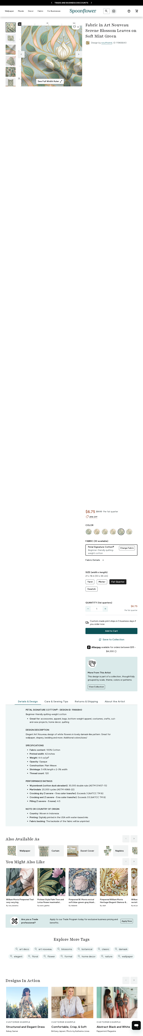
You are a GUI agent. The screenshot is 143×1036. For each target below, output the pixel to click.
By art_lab (135, 906)
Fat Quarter (117, 581)
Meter (102, 581)
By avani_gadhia (43, 906)
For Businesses (53, 11)
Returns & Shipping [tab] (86, 701)
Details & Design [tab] (28, 701)
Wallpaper (9, 11)
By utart (103, 906)
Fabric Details (94, 560)
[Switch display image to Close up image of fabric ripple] (11, 72)
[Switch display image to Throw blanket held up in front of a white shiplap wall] (11, 83)
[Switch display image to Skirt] (11, 61)
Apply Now (127, 921)
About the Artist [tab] (115, 701)
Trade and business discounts (71, 3)
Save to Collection (111, 639)
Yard (89, 581)
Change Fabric (127, 548)
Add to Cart (111, 631)
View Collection (96, 687)
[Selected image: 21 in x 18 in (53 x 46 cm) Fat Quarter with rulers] (11, 27)
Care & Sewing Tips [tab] (56, 701)
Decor (31, 11)
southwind (106, 42)
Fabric (40, 11)
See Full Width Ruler (50, 81)
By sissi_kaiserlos (12, 906)
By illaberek (73, 906)
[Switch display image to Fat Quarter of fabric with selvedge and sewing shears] (11, 38)
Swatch (91, 589)
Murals (21, 11)
